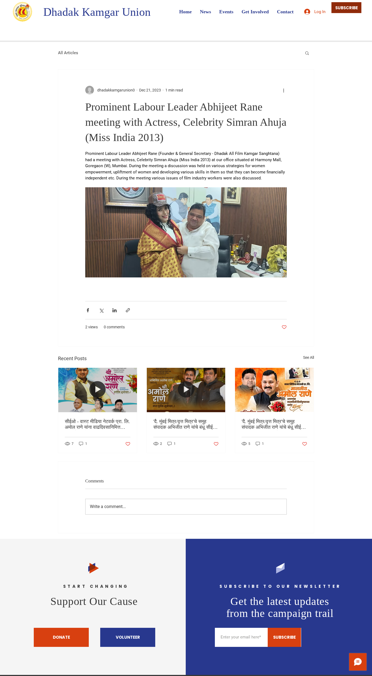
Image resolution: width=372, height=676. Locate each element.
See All (308, 357)
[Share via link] (127, 310)
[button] (307, 53)
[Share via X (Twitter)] (101, 310)
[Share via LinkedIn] (114, 310)
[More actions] (283, 90)
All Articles (68, 52)
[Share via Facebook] (87, 310)
